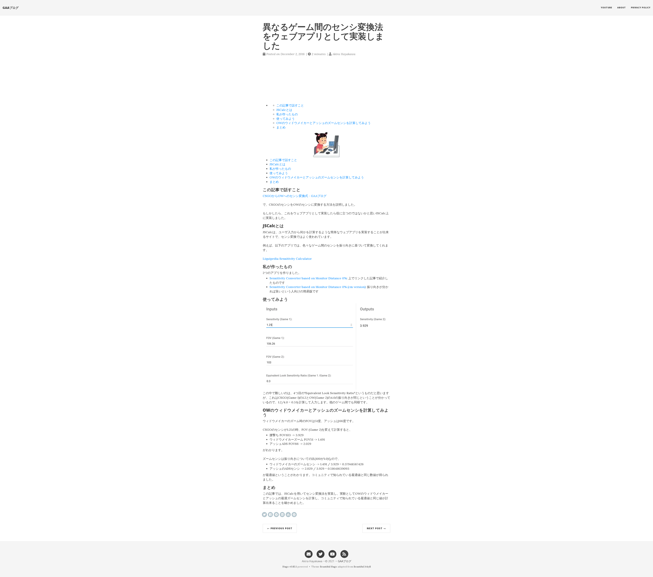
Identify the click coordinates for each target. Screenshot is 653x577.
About (621, 7)
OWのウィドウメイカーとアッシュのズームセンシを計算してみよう (323, 123)
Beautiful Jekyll (362, 566)
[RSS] (344, 554)
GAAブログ (11, 8)
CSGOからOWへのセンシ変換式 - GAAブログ (294, 196)
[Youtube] (332, 554)
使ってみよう (285, 119)
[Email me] (309, 554)
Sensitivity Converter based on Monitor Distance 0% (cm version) (317, 287)
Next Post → (376, 528)
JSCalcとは (284, 110)
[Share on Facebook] (270, 514)
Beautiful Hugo (328, 566)
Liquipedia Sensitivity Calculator (287, 259)
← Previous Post (279, 528)
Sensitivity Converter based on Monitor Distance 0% (308, 278)
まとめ (281, 127)
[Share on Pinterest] (294, 514)
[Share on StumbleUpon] (288, 514)
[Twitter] (320, 554)
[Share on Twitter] (264, 514)
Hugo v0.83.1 (289, 566)
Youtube (606, 7)
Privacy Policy (640, 7)
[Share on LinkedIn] (282, 514)
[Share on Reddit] (276, 514)
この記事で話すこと (290, 105)
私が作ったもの (287, 114)
